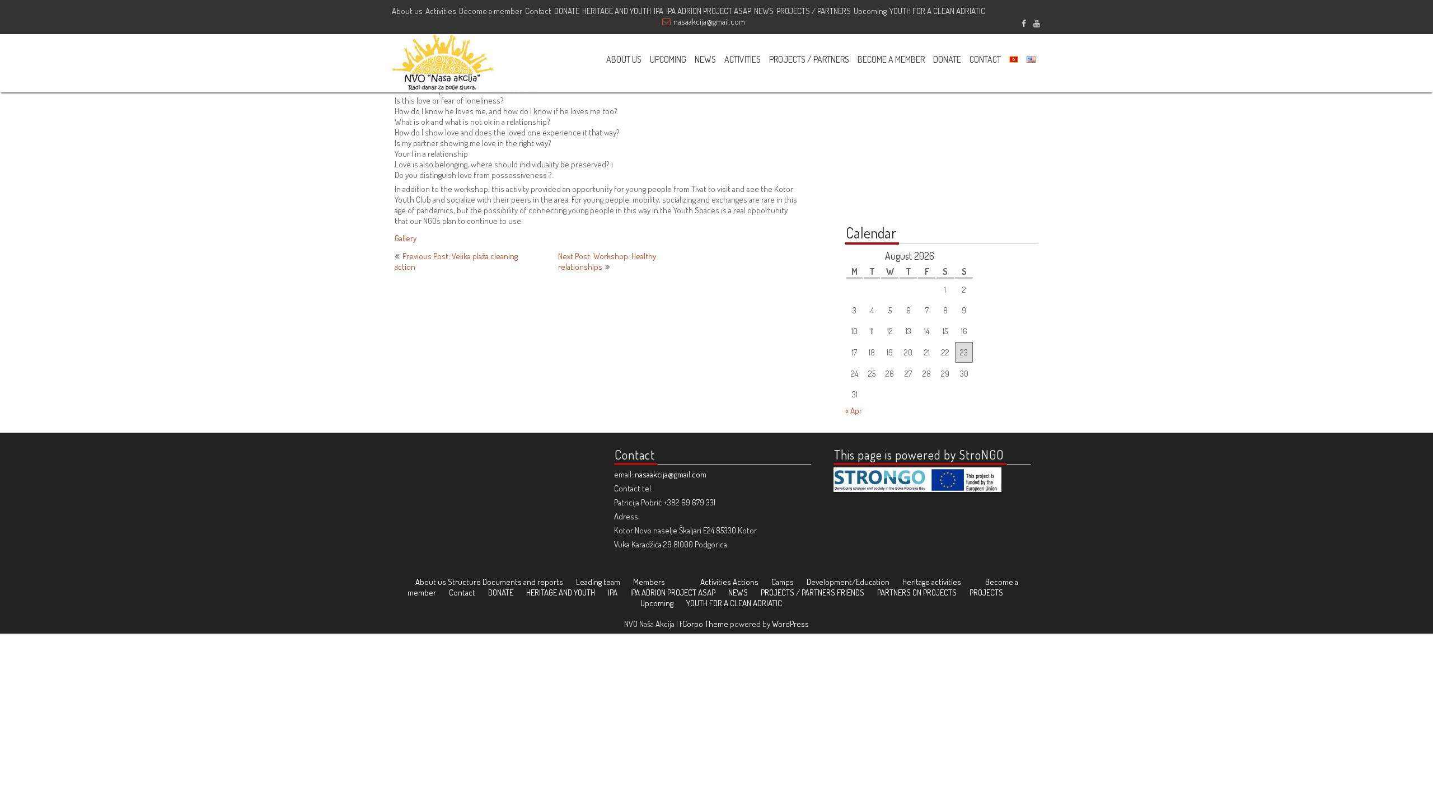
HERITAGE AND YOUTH (616, 11)
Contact (538, 11)
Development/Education (848, 582)
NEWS (764, 11)
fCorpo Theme (704, 623)
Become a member (490, 11)
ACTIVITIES (742, 59)
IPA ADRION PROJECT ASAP (708, 11)
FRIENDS (850, 592)
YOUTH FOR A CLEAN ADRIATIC (937, 11)
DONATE (566, 11)
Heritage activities (931, 582)
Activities (440, 11)
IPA (658, 11)
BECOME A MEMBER (891, 59)
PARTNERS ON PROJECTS (917, 592)
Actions (745, 582)
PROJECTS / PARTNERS (813, 11)
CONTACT (985, 59)
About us (407, 11)
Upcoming (870, 11)
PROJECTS (986, 592)
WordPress (790, 623)
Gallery (405, 238)
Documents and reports (523, 582)
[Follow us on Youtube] (1036, 21)
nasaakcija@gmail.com (709, 21)
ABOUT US (623, 59)
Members (649, 582)
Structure (464, 582)
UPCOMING (668, 59)
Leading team (598, 582)
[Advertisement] (915, 141)
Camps (782, 582)
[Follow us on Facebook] (1023, 21)
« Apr (853, 410)
